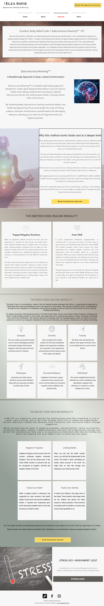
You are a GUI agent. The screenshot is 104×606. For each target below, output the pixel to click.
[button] (79, 24)
